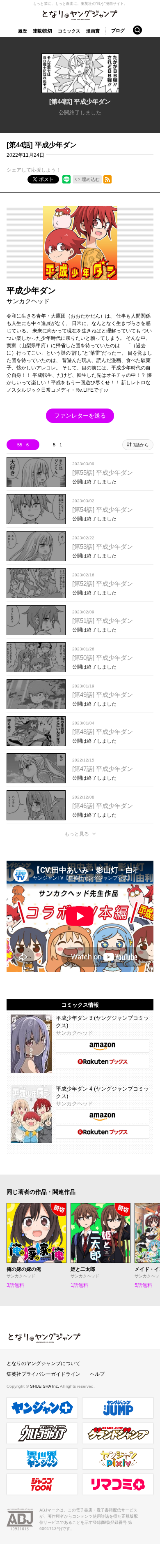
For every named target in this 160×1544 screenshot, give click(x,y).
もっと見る (76, 834)
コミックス (69, 30)
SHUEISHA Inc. (45, 1386)
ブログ (118, 30)
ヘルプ (97, 1374)
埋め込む (91, 179)
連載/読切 (42, 30)
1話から (141, 444)
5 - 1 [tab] (57, 444)
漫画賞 (93, 30)
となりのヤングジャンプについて (43, 1363)
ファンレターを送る (80, 415)
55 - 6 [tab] (23, 444)
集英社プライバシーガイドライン (43, 1374)
